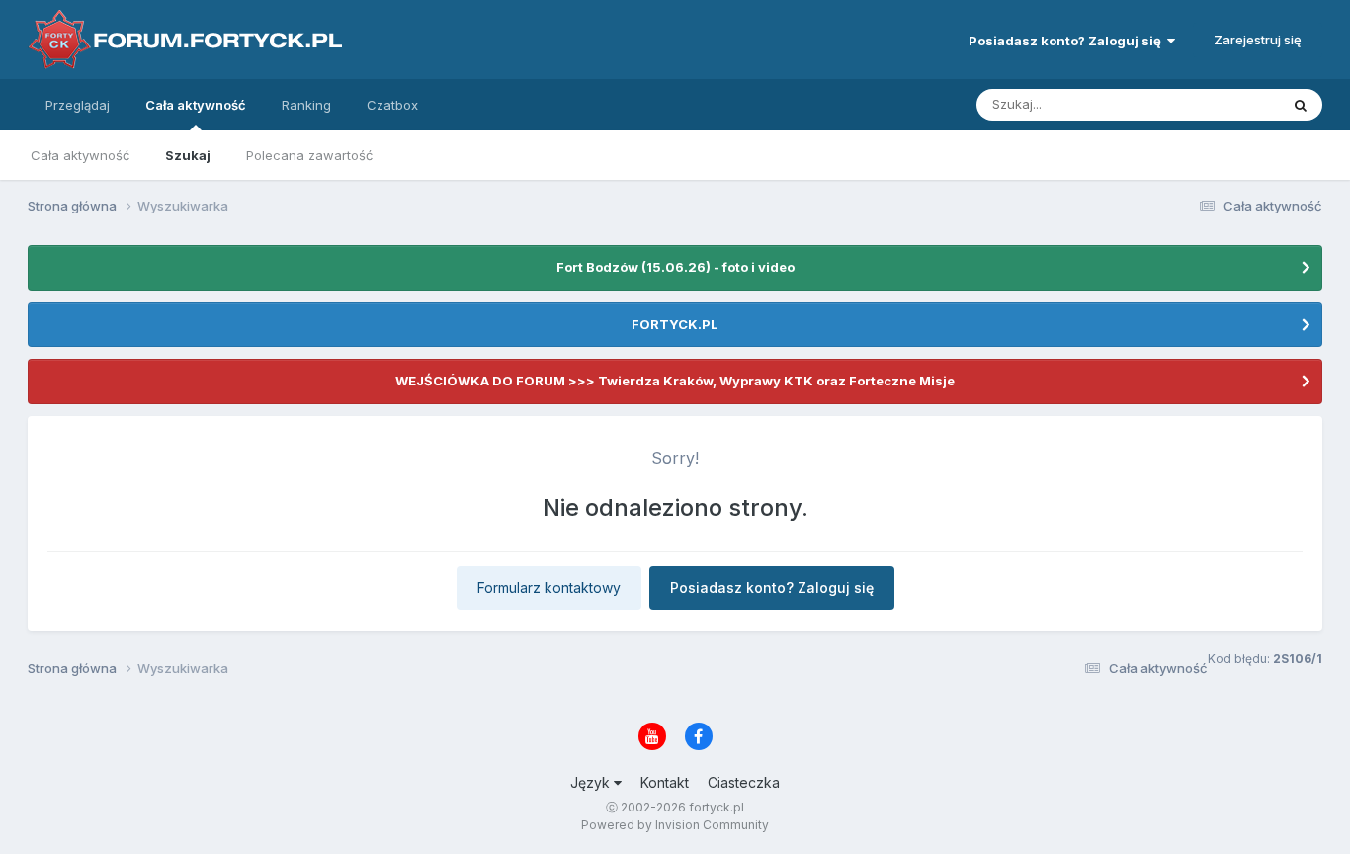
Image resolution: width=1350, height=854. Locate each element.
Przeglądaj (77, 105)
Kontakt (664, 782)
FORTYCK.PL (675, 324)
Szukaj (188, 155)
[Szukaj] (1300, 105)
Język (592, 782)
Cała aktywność (195, 105)
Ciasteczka (744, 782)
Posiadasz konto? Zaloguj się (1068, 40)
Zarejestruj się (1258, 39)
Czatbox (392, 105)
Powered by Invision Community (675, 824)
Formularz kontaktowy (549, 587)
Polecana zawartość (309, 155)
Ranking (306, 105)
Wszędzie (1223, 104)
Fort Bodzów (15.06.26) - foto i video (675, 267)
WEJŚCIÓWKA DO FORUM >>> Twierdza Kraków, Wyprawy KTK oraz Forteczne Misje (675, 380)
